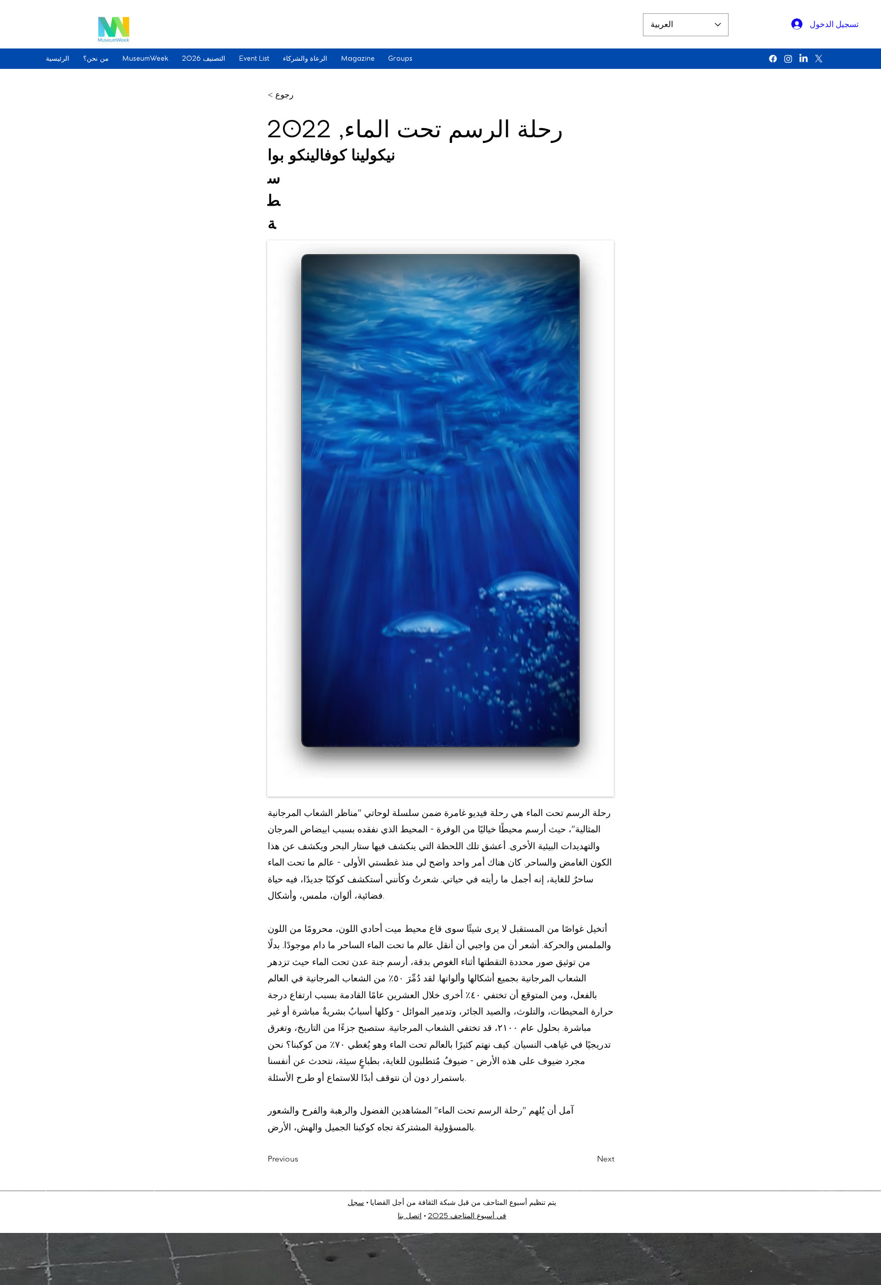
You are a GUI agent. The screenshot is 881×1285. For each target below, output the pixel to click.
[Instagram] (788, 59)
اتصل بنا (410, 1216)
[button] (97, 58)
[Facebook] (773, 59)
